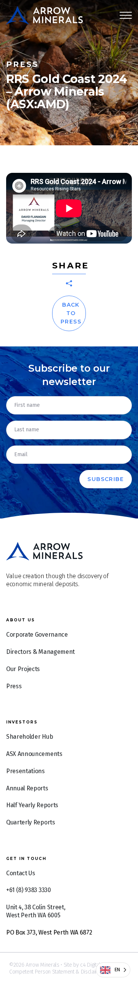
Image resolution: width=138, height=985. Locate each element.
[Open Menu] (126, 15)
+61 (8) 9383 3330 (28, 890)
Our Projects (23, 669)
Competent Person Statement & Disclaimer (56, 972)
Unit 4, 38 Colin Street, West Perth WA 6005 (35, 911)
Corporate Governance (37, 634)
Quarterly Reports (30, 822)
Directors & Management (40, 651)
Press (13, 686)
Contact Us (20, 873)
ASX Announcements (34, 753)
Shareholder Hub (29, 736)
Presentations (25, 771)
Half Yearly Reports (32, 805)
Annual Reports (27, 788)
